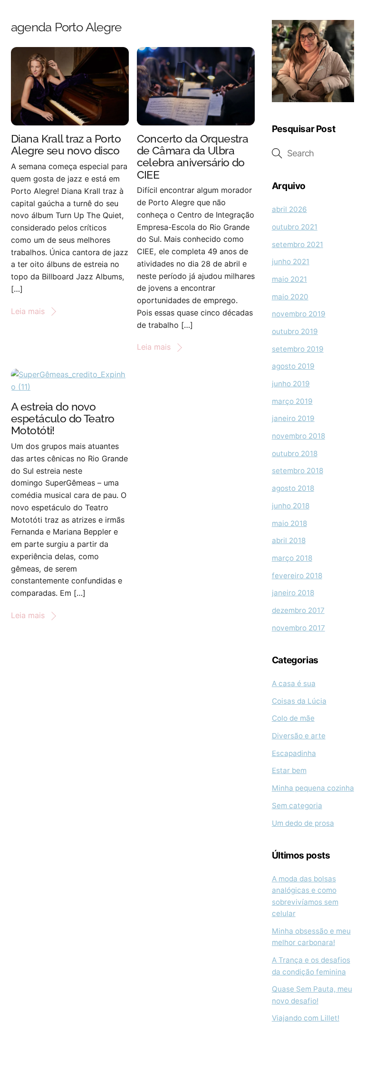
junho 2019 (291, 383)
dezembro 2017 (298, 610)
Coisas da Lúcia (299, 701)
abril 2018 (289, 540)
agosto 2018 (293, 488)
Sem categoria (297, 805)
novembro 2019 (299, 313)
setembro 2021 (297, 244)
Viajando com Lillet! (305, 1017)
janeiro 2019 (293, 418)
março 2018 (292, 558)
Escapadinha (294, 753)
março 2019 (292, 401)
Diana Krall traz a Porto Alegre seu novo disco (66, 144)
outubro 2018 (294, 453)
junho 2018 (290, 505)
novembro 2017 (298, 627)
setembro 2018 (297, 470)
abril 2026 (289, 209)
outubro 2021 (294, 226)
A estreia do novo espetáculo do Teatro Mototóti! (62, 418)
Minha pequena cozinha (313, 788)
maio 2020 (290, 296)
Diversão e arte (299, 735)
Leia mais (28, 311)
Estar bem (289, 770)
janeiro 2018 (293, 592)
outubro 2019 (295, 331)
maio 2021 (289, 279)
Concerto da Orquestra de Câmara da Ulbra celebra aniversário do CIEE (193, 156)
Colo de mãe (293, 718)
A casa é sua (294, 683)
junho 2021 (290, 261)
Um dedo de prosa (303, 823)
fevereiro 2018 (297, 575)
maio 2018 (289, 523)
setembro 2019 (298, 348)
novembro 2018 (298, 435)
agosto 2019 (293, 366)
